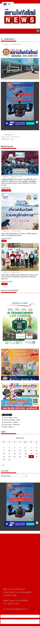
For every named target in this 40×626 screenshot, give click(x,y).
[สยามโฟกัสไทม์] (2, 30)
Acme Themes (20, 623)
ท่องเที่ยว (4, 241)
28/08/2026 (5, 177)
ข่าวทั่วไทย (4, 284)
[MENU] (38, 30)
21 (31, 454)
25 (14, 457)
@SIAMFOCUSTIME (16, 177)
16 (4, 454)
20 (25, 454)
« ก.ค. (2, 465)
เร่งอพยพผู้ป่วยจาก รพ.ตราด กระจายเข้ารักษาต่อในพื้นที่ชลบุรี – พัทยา (10, 137)
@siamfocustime (16, 44)
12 (20, 451)
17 (9, 454)
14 (31, 451)
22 (36, 454)
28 (31, 457)
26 (20, 457)
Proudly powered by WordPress (12, 620)
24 (9, 457)
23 (4, 457)
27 (25, 457)
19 (20, 454)
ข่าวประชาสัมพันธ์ (6, 190)
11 (14, 451)
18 (14, 454)
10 (9, 451)
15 (36, 451)
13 (25, 451)
